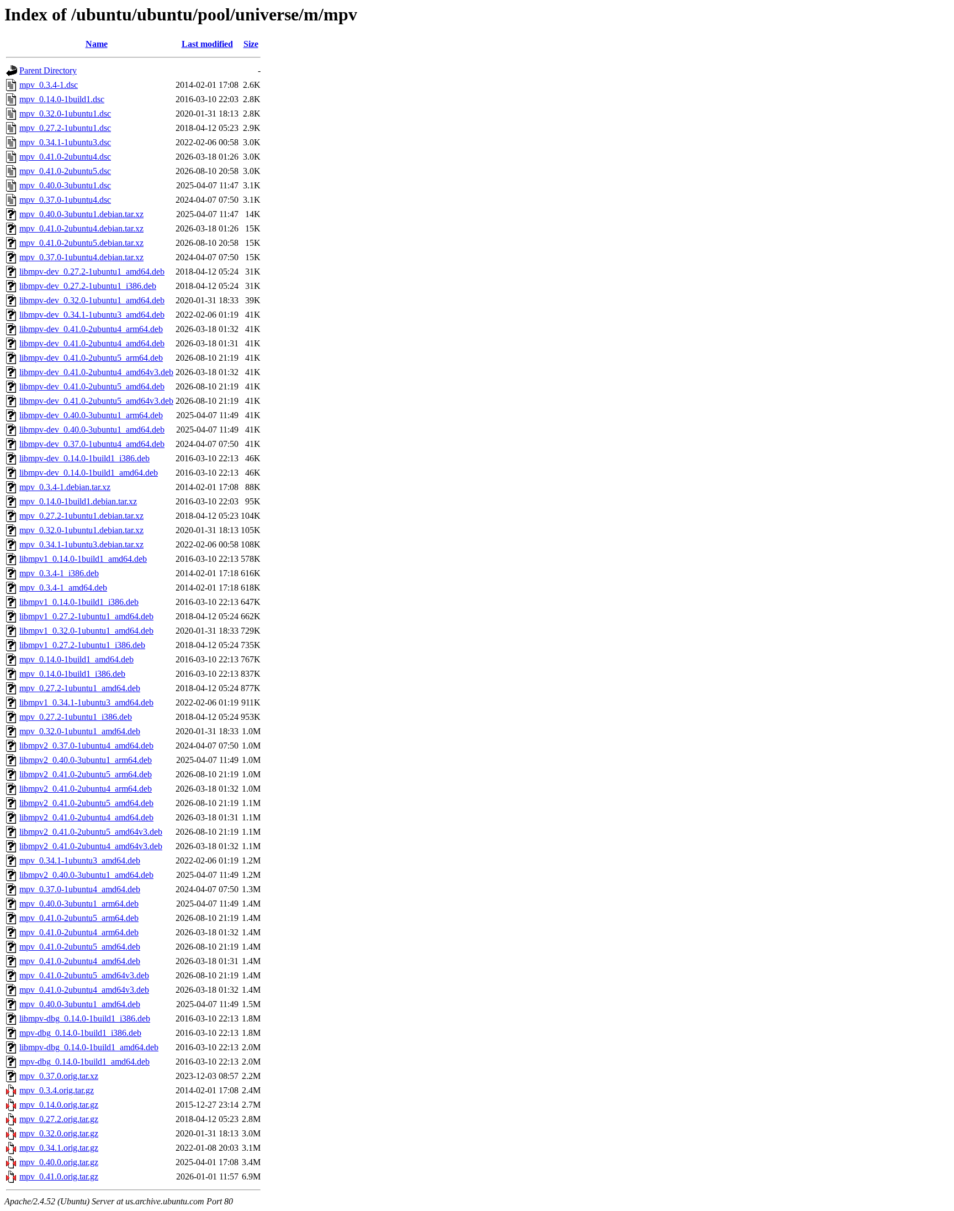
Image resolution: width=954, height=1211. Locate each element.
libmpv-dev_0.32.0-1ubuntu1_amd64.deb (92, 300)
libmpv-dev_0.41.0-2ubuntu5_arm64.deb (91, 357)
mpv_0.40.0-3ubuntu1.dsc (65, 185)
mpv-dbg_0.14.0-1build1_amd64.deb (84, 1061)
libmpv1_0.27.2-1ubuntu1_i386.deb (82, 645)
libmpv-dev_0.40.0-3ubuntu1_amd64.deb (92, 429)
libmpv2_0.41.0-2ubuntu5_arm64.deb (85, 774)
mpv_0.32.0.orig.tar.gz (58, 1133)
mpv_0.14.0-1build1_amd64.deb (76, 659)
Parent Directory (48, 70)
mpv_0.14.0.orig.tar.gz (58, 1104)
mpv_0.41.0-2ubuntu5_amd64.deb (79, 946)
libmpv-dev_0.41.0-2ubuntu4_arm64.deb (91, 329)
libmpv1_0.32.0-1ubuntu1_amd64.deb (86, 630)
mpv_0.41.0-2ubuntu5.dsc (65, 171)
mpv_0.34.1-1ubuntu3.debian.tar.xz (81, 544)
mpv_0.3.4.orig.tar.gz (56, 1090)
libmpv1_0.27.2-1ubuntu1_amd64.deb (86, 616)
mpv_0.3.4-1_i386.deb (59, 573)
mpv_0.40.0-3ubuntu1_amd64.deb (79, 1004)
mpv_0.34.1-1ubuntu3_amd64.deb (79, 860)
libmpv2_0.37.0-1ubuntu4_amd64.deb (86, 745)
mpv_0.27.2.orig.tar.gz (58, 1119)
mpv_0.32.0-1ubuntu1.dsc (65, 113)
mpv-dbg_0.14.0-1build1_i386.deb (80, 1033)
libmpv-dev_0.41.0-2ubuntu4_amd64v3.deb (96, 372)
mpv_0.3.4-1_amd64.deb (63, 587)
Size (250, 44)
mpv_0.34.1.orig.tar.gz (58, 1147)
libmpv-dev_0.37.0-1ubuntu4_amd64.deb (92, 444)
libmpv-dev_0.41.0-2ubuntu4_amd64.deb (92, 343)
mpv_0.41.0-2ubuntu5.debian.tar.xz (81, 243)
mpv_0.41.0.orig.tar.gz (58, 1176)
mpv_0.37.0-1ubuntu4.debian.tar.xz (81, 257)
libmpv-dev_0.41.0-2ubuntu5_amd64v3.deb (96, 401)
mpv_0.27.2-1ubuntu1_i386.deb (75, 717)
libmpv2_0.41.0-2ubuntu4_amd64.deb (86, 817)
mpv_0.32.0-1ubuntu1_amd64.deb (79, 731)
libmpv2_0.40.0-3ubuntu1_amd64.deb (86, 875)
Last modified (207, 44)
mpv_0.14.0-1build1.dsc (61, 99)
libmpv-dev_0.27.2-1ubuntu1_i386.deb (87, 286)
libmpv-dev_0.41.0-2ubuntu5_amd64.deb (92, 386)
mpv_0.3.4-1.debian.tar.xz (64, 487)
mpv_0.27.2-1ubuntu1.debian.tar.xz (81, 515)
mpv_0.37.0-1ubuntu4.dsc (65, 199)
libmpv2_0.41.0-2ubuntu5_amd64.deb (86, 803)
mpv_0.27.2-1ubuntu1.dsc (65, 128)
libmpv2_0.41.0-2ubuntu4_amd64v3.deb (90, 846)
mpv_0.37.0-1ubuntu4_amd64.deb (79, 889)
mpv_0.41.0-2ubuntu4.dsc (65, 156)
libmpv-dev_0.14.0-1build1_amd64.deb (88, 472)
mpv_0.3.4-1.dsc (48, 84)
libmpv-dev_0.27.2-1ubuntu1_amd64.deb (92, 271)
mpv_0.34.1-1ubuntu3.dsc (65, 142)
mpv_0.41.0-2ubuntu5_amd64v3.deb (84, 975)
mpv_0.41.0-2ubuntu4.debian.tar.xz (81, 228)
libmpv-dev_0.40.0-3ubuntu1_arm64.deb (91, 415)
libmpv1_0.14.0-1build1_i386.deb (79, 602)
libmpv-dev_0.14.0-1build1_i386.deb (84, 458)
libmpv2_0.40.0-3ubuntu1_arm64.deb (85, 760)
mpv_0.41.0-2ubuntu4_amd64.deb (79, 961)
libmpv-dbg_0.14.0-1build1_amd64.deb (88, 1047)
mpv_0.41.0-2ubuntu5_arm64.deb (79, 918)
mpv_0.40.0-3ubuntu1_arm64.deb (79, 903)
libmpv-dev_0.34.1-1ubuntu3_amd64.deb (92, 314)
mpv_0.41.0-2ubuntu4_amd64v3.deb (84, 989)
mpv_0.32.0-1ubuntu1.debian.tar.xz (81, 530)
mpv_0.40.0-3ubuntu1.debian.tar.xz (81, 214)
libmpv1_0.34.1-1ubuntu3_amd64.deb (86, 702)
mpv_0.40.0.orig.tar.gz (58, 1162)
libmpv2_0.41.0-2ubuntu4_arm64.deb (85, 788)
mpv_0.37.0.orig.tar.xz (58, 1076)
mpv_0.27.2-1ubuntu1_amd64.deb (79, 688)
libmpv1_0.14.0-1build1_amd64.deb (83, 559)
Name (97, 44)
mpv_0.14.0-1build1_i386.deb (72, 673)
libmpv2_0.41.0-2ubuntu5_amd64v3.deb (90, 831)
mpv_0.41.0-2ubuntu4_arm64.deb (79, 932)
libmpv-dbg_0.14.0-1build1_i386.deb (84, 1018)
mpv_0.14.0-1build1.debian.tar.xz (78, 501)
